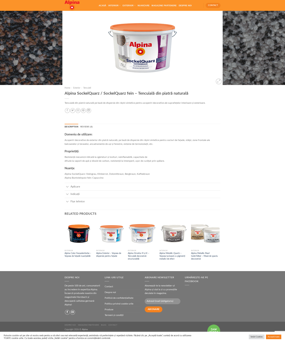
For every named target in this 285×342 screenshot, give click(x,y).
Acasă (102, 5)
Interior (113, 5)
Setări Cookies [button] (257, 337)
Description (71, 127)
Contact (109, 286)
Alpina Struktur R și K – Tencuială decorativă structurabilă (138, 256)
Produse (109, 309)
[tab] (71, 127)
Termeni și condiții (114, 315)
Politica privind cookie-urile (119, 304)
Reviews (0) (86, 127)
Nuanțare (143, 5)
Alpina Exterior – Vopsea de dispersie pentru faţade (108, 254)
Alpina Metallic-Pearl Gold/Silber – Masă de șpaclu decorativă (204, 256)
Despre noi (185, 5)
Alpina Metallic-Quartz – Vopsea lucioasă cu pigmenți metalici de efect (172, 256)
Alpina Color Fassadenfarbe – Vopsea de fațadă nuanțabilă (78, 254)
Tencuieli (87, 88)
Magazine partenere (164, 5)
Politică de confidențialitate (119, 298)
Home (67, 88)
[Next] (275, 47)
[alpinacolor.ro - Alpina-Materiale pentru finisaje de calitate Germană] (79, 5)
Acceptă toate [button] (274, 337)
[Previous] (9, 47)
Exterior (128, 5)
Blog (103, 325)
